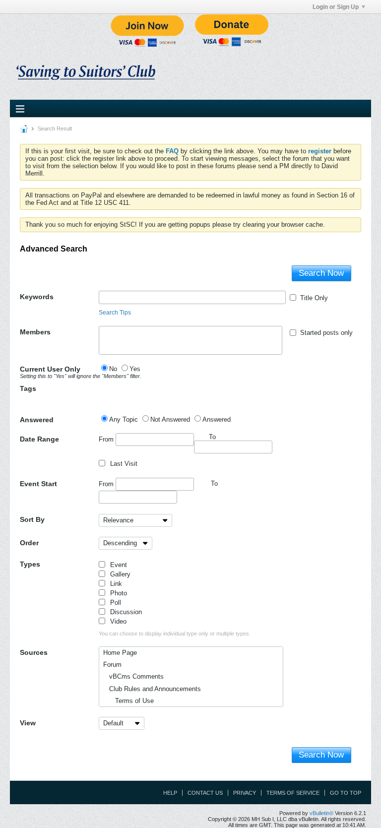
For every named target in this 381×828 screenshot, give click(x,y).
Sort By (32, 519)
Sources (34, 652)
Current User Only (59, 372)
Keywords (37, 297)
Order (29, 543)
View (28, 723)
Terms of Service (292, 793)
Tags (28, 388)
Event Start (38, 484)
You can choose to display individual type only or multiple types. (175, 634)
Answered (37, 420)
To (214, 483)
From (107, 439)
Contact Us (205, 793)
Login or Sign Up (336, 6)
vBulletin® (321, 813)
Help (170, 793)
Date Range (39, 439)
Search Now (321, 273)
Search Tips (115, 312)
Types (30, 564)
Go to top (345, 793)
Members (35, 332)
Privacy (244, 793)
